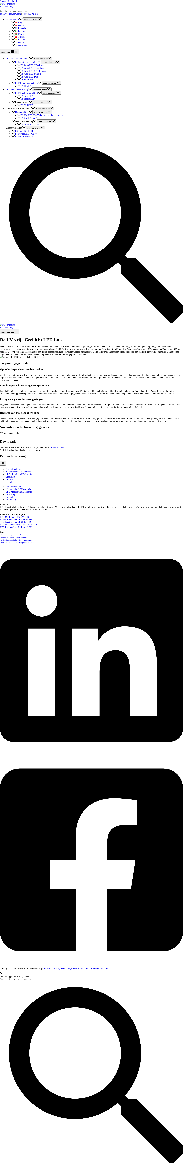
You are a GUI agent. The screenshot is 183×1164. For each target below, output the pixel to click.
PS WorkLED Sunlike (31, 74)
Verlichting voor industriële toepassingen (16, 540)
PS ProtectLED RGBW (26, 134)
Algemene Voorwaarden (79, 968)
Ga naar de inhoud (8, 1)
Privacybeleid (60, 968)
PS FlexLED (27, 86)
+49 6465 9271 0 (30, 14)
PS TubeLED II (28, 96)
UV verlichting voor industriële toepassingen (17, 535)
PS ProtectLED (28, 99)
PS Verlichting (6, 6)
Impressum (47, 968)
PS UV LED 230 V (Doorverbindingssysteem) (42, 115)
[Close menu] (3, 463)
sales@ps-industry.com (10, 14)
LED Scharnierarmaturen (26, 83)
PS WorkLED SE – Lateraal (33, 71)
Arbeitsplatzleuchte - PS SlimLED (15, 522)
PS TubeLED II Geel (30, 124)
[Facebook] (91, 963)
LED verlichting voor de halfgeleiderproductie (18, 542)
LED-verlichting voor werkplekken (13, 537)
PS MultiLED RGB (24, 136)
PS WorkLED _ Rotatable (32, 68)
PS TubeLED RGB (24, 131)
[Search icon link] (91, 322)
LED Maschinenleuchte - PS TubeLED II (19, 524)
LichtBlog (10, 477)
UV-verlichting (22, 112)
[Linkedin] (91, 754)
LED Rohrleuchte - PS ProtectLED (16, 527)
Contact (9, 479)
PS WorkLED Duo (29, 77)
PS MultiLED (27, 105)
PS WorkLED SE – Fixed (32, 65)
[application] (21, 19)
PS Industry (11, 482)
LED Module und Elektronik (19, 474)
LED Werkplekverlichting (17, 58)
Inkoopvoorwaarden (100, 968)
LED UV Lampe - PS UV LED (14, 517)
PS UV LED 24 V (29, 118)
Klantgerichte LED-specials (18, 471)
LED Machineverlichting (17, 89)
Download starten (58, 447)
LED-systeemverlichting (26, 62)
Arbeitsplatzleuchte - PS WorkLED (16, 519)
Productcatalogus (13, 469)
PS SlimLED (27, 79)
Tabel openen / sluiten (12, 433)
